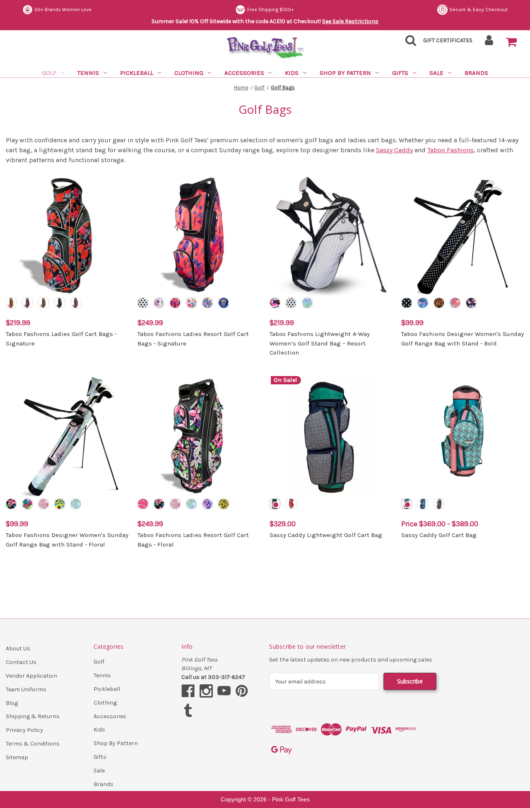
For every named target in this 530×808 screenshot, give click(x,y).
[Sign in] (489, 42)
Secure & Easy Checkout (478, 9)
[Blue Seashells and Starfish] (207, 302)
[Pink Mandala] (43, 504)
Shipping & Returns (33, 716)
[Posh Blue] (422, 302)
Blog (12, 703)
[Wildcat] (43, 302)
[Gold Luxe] (59, 302)
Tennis (88, 73)
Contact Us (21, 662)
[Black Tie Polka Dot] (142, 302)
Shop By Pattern (345, 73)
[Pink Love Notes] (159, 302)
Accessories (244, 73)
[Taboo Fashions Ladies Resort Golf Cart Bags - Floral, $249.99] (199, 436)
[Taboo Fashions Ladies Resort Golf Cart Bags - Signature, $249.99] (199, 235)
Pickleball (136, 73)
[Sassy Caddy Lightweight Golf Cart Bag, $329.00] (331, 436)
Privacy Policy (24, 730)
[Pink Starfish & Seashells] (191, 302)
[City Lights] (406, 302)
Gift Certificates (447, 40)
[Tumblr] (188, 710)
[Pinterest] (241, 691)
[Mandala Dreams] (307, 302)
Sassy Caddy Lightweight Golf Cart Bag (326, 535)
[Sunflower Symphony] (223, 504)
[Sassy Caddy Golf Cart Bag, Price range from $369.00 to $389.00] (462, 436)
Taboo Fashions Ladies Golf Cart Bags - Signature (61, 338)
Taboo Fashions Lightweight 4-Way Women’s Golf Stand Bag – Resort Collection (320, 343)
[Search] (408, 42)
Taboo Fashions (450, 150)
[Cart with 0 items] (511, 42)
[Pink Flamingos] (142, 504)
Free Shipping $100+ (270, 9)
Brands (476, 73)
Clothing (188, 73)
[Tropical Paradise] (275, 302)
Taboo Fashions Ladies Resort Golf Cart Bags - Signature (193, 338)
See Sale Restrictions (350, 21)
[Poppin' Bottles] (471, 302)
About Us (18, 648)
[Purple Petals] (207, 504)
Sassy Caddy (394, 150)
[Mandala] (75, 504)
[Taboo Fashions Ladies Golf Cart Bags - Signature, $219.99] (67, 235)
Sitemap (17, 757)
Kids (292, 73)
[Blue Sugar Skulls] (223, 302)
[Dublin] (275, 504)
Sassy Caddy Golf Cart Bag (439, 535)
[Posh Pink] (455, 302)
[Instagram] (206, 691)
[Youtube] (224, 691)
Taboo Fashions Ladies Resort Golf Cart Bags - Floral (193, 539)
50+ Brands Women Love (63, 9)
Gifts (400, 73)
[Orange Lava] (11, 302)
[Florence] (406, 504)
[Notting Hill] (439, 504)
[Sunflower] (59, 504)
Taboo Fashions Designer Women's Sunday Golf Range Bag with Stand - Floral (67, 539)
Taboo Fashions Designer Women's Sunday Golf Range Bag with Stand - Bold (462, 338)
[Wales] (422, 504)
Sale (436, 73)
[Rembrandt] (27, 504)
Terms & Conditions (33, 743)
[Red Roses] (27, 302)
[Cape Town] (291, 504)
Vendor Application (31, 675)
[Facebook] (188, 691)
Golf (49, 73)
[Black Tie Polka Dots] (291, 302)
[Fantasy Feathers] (75, 302)
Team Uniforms (26, 689)
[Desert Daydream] (175, 302)
